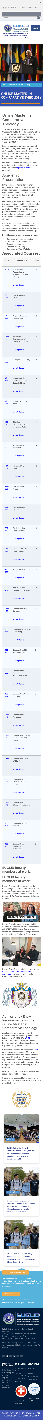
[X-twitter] (3, 1356)
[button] (21, 13)
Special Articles (12, 1245)
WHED (28, 1038)
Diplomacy (10, 1139)
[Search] (38, 17)
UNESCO (29, 168)
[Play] (21, 912)
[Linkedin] (10, 1356)
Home (4, 85)
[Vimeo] (18, 1356)
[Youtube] (14, 1356)
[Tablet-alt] (7, 1356)
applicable (20, 168)
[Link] (21, 1356)
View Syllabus (18, 285)
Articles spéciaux (12, 1192)
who (36, 1049)
